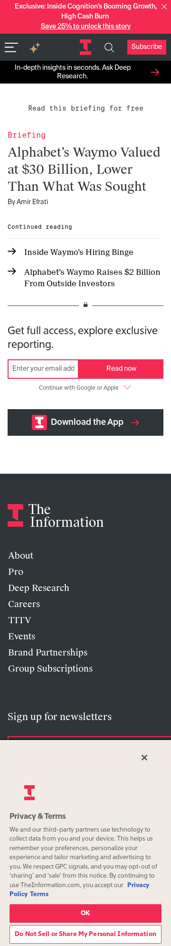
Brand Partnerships (47, 652)
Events (21, 636)
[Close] (144, 757)
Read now (121, 368)
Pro (15, 572)
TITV (19, 620)
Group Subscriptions (50, 668)
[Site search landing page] (109, 47)
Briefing (27, 135)
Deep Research (38, 588)
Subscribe (147, 47)
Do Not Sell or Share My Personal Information (85, 934)
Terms (39, 894)
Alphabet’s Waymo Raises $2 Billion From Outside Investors (92, 278)
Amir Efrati (32, 202)
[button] (164, 6)
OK (85, 913)
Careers (24, 604)
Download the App (87, 422)
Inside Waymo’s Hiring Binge (78, 252)
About (20, 556)
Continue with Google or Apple (79, 388)
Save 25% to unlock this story (86, 26)
